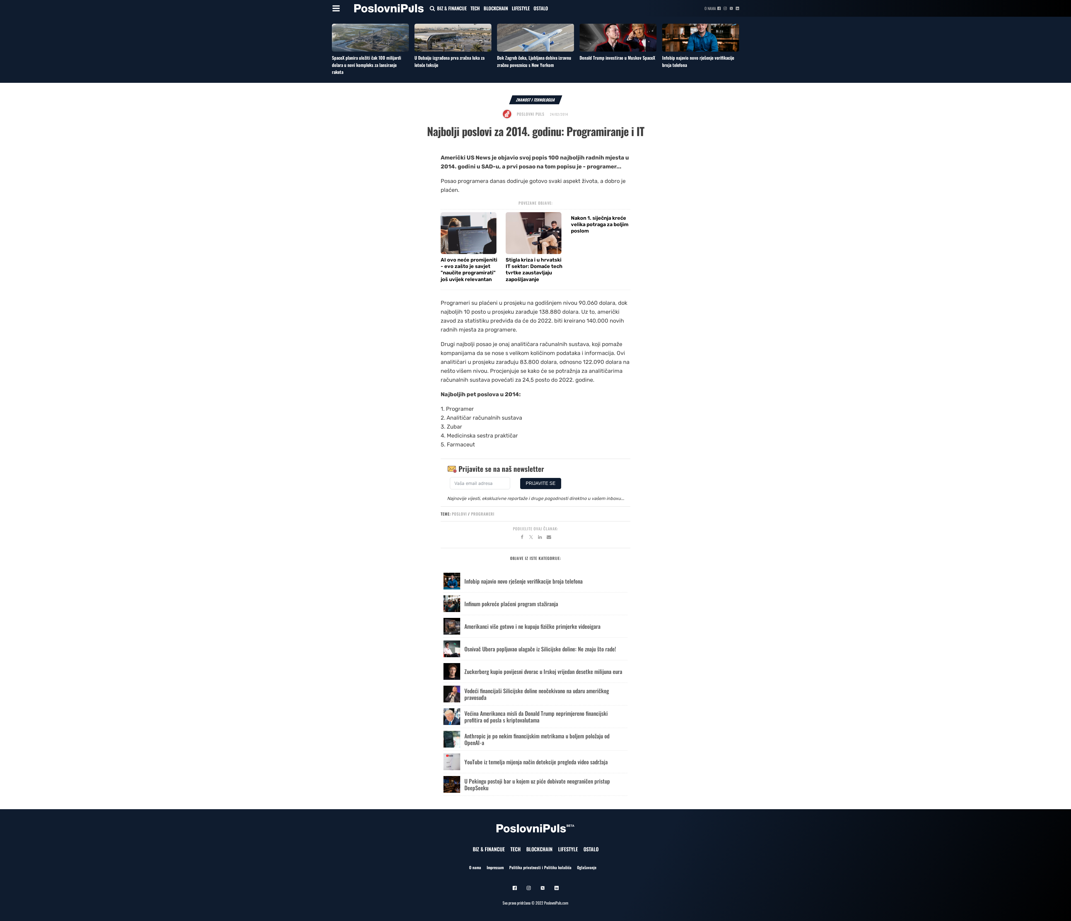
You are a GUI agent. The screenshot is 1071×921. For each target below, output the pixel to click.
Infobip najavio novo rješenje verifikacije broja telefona (523, 581)
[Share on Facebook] (522, 537)
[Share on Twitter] (531, 537)
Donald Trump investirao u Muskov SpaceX (617, 57)
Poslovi (459, 514)
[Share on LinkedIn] (540, 537)
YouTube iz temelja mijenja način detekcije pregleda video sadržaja (536, 762)
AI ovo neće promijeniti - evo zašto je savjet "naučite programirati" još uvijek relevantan (469, 269)
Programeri (483, 514)
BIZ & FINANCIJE (452, 8)
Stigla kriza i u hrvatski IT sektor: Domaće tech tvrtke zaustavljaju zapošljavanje (534, 269)
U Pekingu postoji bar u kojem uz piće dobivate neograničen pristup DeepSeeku (537, 784)
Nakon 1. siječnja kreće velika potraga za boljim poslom (599, 224)
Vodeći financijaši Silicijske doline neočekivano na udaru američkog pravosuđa (536, 694)
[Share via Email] (548, 537)
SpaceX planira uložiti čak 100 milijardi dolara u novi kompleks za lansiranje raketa (366, 64)
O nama (710, 8)
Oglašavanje (586, 867)
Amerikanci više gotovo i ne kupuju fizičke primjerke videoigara (532, 626)
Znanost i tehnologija (535, 100)
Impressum (495, 867)
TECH (475, 8)
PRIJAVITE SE (541, 483)
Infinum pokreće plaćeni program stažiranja (511, 604)
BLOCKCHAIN (496, 8)
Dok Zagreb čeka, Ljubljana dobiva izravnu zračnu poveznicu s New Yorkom (534, 61)
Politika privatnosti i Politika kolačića (540, 867)
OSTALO (541, 8)
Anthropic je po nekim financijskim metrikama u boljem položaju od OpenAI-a (536, 739)
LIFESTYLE (521, 8)
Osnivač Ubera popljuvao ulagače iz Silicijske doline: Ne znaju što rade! (540, 649)
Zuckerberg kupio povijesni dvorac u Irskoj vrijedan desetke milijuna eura (543, 671)
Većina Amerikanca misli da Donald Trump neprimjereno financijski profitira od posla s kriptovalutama (536, 716)
